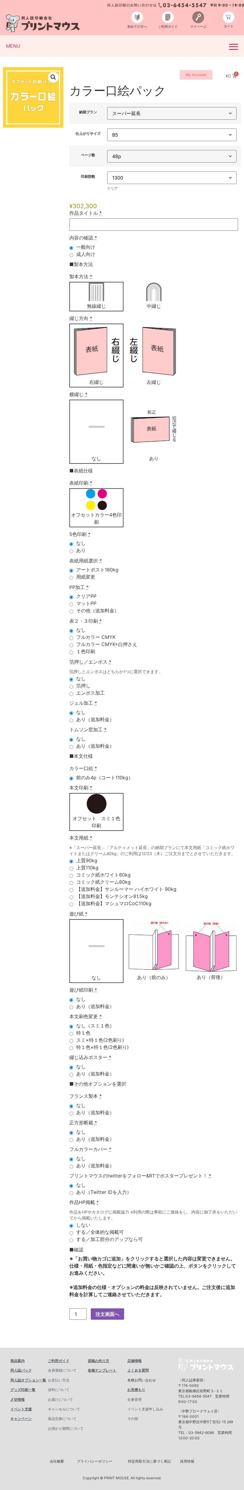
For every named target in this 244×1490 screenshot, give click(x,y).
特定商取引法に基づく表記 (149, 1461)
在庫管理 (134, 1399)
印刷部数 (88, 176)
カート (229, 26)
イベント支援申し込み (145, 1409)
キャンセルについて (64, 1409)
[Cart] (228, 17)
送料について (58, 1389)
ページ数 (88, 155)
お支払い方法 (58, 1380)
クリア (112, 188)
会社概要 (57, 1461)
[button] (53, 77)
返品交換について (62, 1418)
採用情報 (187, 1461)
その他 (132, 1418)
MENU (13, 46)
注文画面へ (107, 1314)
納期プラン (88, 112)
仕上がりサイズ (88, 133)
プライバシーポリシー (94, 1461)
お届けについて (60, 1399)
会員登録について (62, 1370)
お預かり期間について (66, 1428)
